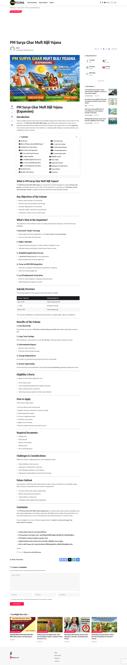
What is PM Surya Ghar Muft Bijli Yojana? (32, 144)
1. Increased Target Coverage (30, 153)
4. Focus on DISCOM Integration (32, 162)
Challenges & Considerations (59, 166)
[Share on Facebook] (101, 49)
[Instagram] (107, 2)
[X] (102, 2)
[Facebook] (100, 2)
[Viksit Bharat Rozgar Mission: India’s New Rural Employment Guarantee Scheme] (104, 624)
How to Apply (54, 159)
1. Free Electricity (58, 141)
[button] (112, 2)
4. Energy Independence (60, 150)
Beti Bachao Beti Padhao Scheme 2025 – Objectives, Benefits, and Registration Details (76, 636)
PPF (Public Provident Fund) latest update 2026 (33, 538)
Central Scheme (16, 11)
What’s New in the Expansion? (29, 150)
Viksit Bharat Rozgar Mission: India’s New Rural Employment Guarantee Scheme (103, 636)
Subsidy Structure (25, 169)
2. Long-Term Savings (59, 144)
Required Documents (57, 163)
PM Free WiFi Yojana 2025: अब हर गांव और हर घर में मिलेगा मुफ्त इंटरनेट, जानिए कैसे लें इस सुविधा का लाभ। (46, 544)
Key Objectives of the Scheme (28, 147)
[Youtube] (109, 67)
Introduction (23, 141)
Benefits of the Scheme (27, 172)
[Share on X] (103, 49)
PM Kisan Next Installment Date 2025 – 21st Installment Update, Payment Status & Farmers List (50, 636)
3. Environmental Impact (60, 147)
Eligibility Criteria (56, 156)
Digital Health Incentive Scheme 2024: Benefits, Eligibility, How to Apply (41, 541)
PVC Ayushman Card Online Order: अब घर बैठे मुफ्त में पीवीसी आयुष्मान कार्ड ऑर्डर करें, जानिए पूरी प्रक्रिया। (47, 535)
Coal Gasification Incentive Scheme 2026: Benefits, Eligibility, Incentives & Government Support (96, 91)
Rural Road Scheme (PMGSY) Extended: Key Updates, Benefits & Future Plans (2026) (96, 101)
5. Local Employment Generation (32, 166)
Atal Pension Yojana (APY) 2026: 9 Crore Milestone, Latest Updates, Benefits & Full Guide (94, 110)
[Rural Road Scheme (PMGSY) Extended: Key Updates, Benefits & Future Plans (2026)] (112, 101)
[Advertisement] (63, 26)
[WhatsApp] (109, 2)
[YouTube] (105, 2)
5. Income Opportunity (59, 153)
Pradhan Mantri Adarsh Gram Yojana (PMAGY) (32, 532)
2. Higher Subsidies (28, 156)
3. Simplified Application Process (32, 159)
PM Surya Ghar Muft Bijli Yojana (32, 552)
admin (17, 48)
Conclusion (54, 172)
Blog (86, 105)
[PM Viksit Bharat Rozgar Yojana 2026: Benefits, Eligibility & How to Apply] (112, 121)
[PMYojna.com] (17, 2)
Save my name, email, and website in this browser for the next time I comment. (32, 599)
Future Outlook (55, 169)
